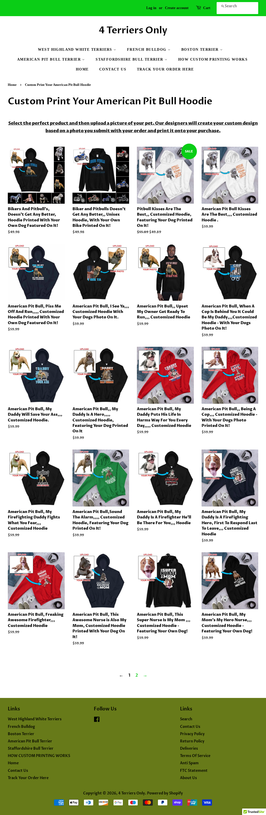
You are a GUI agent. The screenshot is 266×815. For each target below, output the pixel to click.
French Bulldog (147, 50)
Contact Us (112, 69)
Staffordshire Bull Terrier (130, 59)
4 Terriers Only (133, 30)
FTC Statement (194, 770)
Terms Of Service (195, 755)
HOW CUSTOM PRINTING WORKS (213, 59)
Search (186, 719)
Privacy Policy (192, 733)
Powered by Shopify (165, 793)
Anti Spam (189, 763)
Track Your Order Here (165, 69)
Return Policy (192, 741)
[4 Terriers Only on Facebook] (97, 720)
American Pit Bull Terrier (49, 59)
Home (82, 69)
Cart (206, 8)
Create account (177, 8)
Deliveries (189, 748)
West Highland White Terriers (76, 50)
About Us (188, 777)
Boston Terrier (200, 50)
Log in (151, 8)
